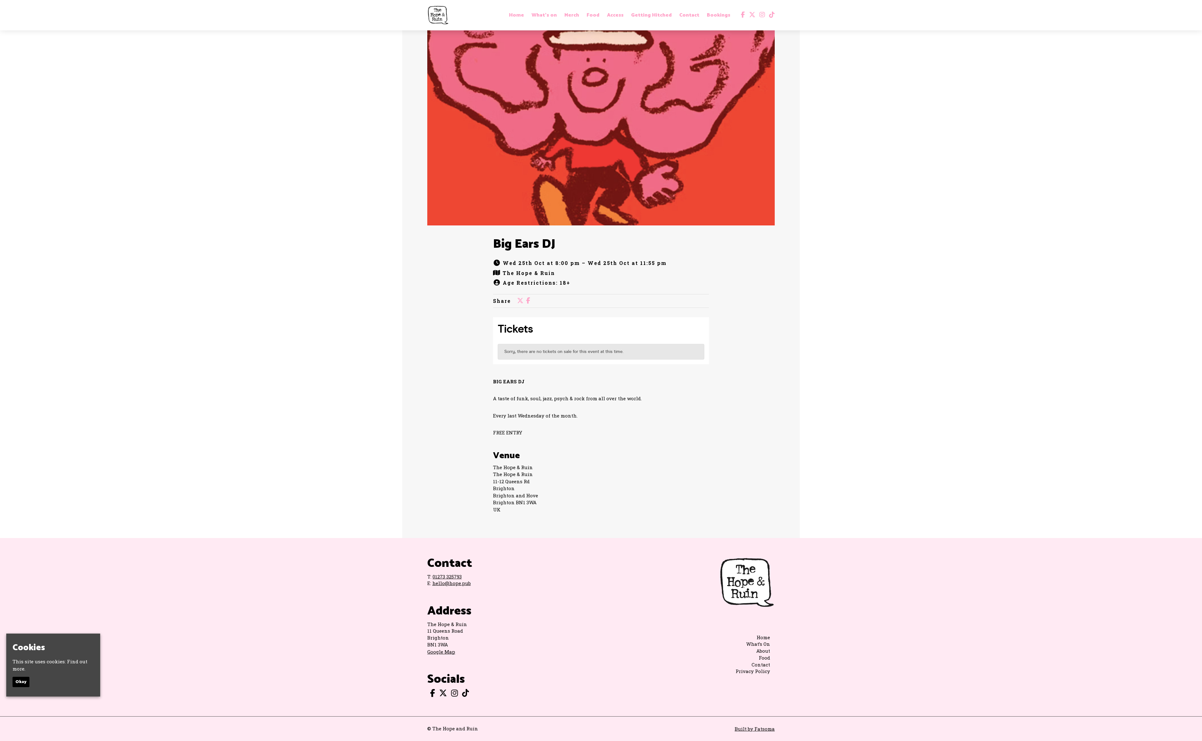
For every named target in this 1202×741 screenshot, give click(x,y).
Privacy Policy (753, 671)
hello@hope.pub (451, 583)
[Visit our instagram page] (761, 15)
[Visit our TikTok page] (770, 15)
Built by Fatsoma (755, 729)
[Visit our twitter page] (750, 15)
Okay (21, 682)
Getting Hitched (651, 15)
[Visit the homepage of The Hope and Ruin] (438, 15)
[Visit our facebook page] (741, 15)
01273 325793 (447, 576)
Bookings (718, 15)
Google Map (441, 652)
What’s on (544, 15)
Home (516, 15)
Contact (689, 15)
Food (593, 15)
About (763, 651)
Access (615, 15)
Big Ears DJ (524, 244)
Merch (571, 15)
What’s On (758, 644)
